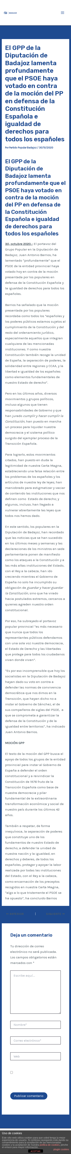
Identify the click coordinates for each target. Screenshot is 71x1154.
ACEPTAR (35, 1151)
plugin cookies (61, 1149)
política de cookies (50, 1144)
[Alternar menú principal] (62, 12)
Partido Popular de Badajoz (33, 12)
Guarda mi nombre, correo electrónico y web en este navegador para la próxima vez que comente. (33, 1078)
